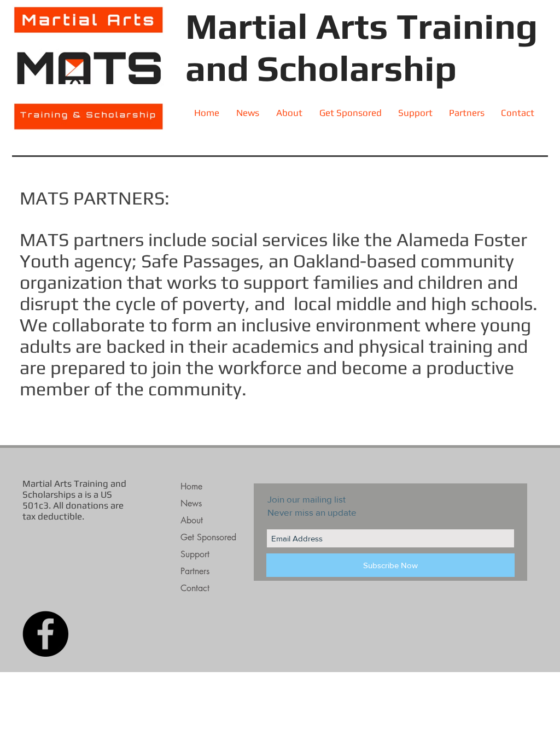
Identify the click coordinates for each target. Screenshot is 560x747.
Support (194, 554)
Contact (194, 588)
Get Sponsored (208, 537)
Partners (194, 571)
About (191, 520)
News (191, 503)
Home (191, 486)
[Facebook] (45, 634)
